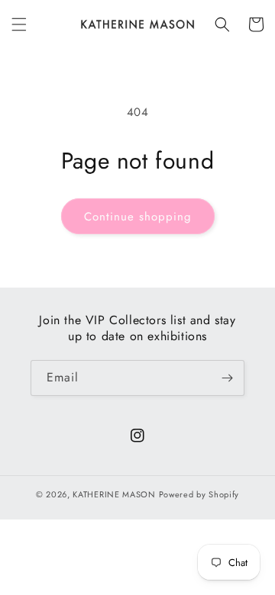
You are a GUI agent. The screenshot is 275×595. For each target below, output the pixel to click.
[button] (19, 24)
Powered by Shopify (199, 494)
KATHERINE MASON (114, 494)
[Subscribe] (227, 378)
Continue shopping (138, 216)
